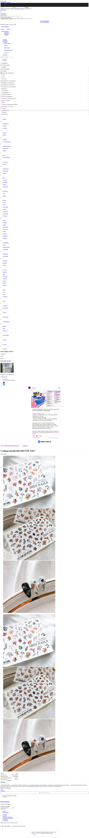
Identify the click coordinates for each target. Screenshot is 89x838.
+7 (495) (5, 26)
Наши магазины (5, 31)
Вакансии (5, 819)
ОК (34, 834)
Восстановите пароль (19, 8)
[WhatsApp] (5, 809)
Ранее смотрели (5, 801)
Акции (5, 45)
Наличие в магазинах (45, 792)
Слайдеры (25, 445)
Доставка (5, 41)
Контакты (5, 54)
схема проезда (4, 376)
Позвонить (2, 28)
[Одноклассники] (2, 809)
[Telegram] (4, 809)
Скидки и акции (6, 43)
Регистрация (3, 9)
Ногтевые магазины (7, 817)
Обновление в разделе (5, 2)
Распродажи (7, 47)
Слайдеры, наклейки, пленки (12, 445)
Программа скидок (8, 50)
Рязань (6, 35)
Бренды (5, 39)
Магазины (5, 40)
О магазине (5, 820)
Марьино (7, 33)
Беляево (7, 32)
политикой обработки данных (47, 833)
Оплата (4, 815)
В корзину (3, 790)
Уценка (5, 52)
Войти (4, 811)
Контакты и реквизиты (8, 818)
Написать (8, 28)
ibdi (17, 773)
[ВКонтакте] (1, 809)
